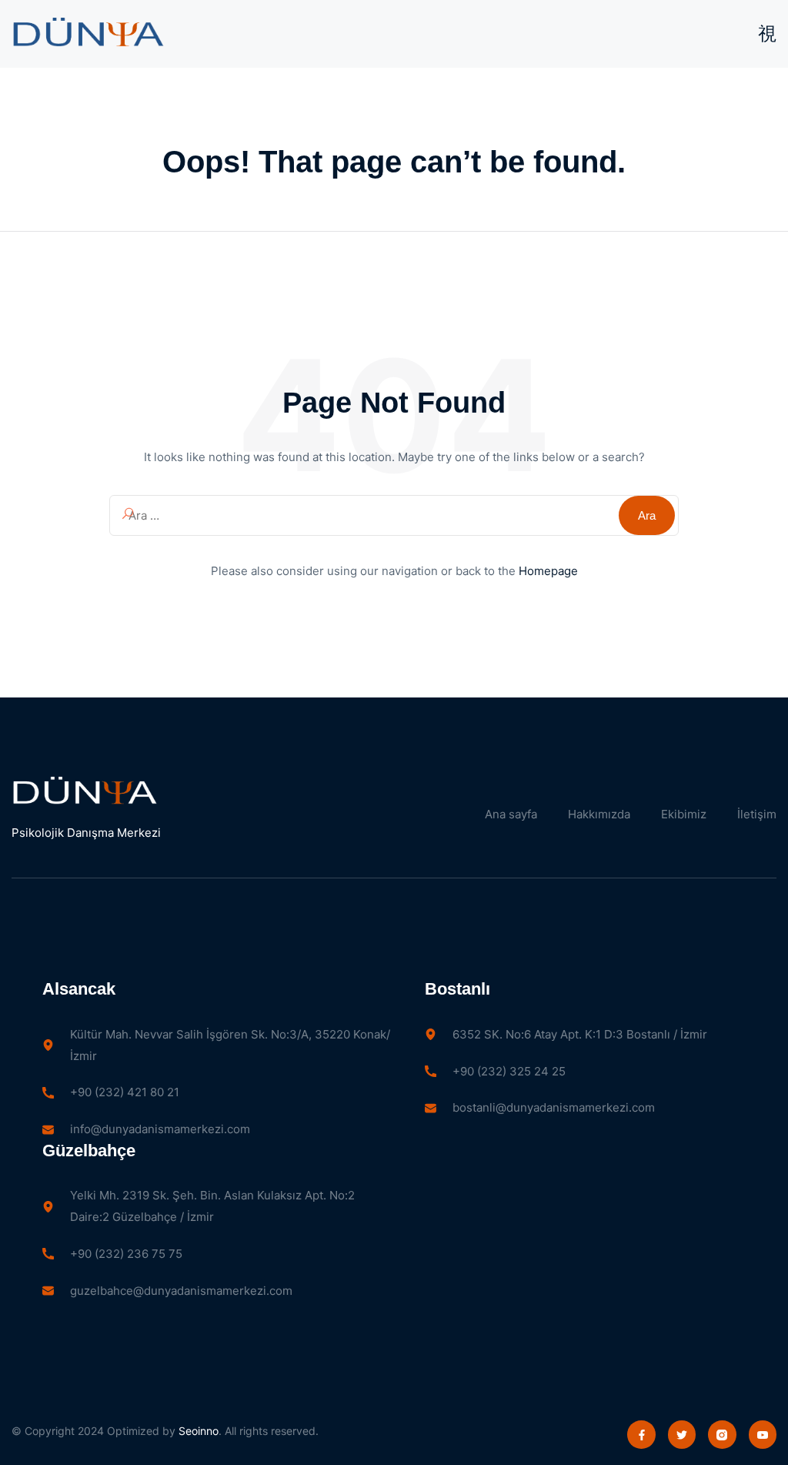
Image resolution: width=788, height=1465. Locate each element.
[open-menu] (767, 33)
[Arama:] (394, 516)
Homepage (548, 571)
